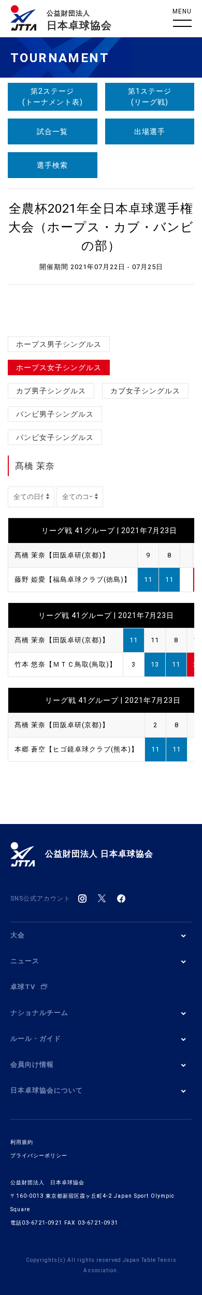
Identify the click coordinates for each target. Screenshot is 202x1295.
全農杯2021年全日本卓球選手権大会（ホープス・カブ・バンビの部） (101, 227)
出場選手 (149, 131)
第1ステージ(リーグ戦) (149, 96)
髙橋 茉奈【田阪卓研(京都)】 (62, 555)
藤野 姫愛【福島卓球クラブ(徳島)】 (73, 579)
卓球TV (23, 987)
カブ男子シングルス (51, 391)
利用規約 (21, 1142)
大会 (17, 935)
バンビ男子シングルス (55, 414)
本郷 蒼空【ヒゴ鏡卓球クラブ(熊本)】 (76, 749)
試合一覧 (52, 131)
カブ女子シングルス (145, 391)
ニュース (24, 961)
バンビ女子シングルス (55, 437)
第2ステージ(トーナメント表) (52, 96)
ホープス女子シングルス (59, 367)
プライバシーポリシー (38, 1155)
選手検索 (52, 165)
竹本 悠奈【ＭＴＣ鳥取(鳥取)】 (66, 664)
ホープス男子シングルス (59, 344)
